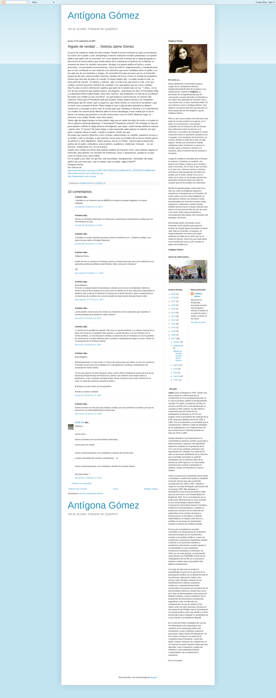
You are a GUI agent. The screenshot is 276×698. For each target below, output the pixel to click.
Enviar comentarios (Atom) (91, 493)
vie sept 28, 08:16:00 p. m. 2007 (88, 225)
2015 (173, 309)
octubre (176, 342)
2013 (173, 316)
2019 (173, 294)
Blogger (153, 677)
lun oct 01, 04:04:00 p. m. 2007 (88, 345)
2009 (173, 331)
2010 (173, 327)
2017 (173, 301)
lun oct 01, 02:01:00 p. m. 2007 (88, 318)
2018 (173, 298)
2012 (173, 320)
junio (175, 369)
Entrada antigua (151, 489)
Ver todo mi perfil (198, 322)
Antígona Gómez (103, 15)
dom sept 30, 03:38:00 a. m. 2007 (89, 273)
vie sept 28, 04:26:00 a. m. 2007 (88, 207)
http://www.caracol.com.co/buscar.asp (85, 173)
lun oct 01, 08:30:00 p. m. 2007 (88, 395)
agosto (176, 365)
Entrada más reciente (78, 489)
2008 (173, 335)
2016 (173, 305)
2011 (173, 324)
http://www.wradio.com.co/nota (82, 176)
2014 (173, 313)
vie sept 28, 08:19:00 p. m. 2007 (88, 244)
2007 (173, 339)
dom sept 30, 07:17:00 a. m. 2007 (89, 299)
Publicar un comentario (82, 483)
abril (175, 372)
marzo (176, 376)
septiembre (178, 346)
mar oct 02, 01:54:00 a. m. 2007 (88, 414)
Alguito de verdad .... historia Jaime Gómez (178, 356)
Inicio (115, 489)
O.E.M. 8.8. (79, 422)
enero (176, 380)
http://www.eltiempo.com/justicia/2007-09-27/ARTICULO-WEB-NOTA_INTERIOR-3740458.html (111, 170)
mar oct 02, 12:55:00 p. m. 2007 (88, 478)
